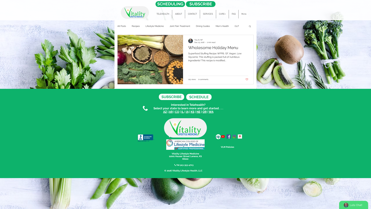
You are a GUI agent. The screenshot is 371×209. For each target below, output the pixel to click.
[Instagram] (234, 136)
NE (198, 111)
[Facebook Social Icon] (229, 136)
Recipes (136, 26)
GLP (237, 26)
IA (187, 111)
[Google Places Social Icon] (240, 136)
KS (192, 111)
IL (182, 111)
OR (205, 111)
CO (177, 111)
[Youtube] (223, 136)
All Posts (121, 26)
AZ (165, 111)
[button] (250, 26)
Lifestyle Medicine (155, 26)
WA (211, 111)
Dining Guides (203, 26)
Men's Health (222, 26)
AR (171, 111)
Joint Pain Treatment (180, 26)
